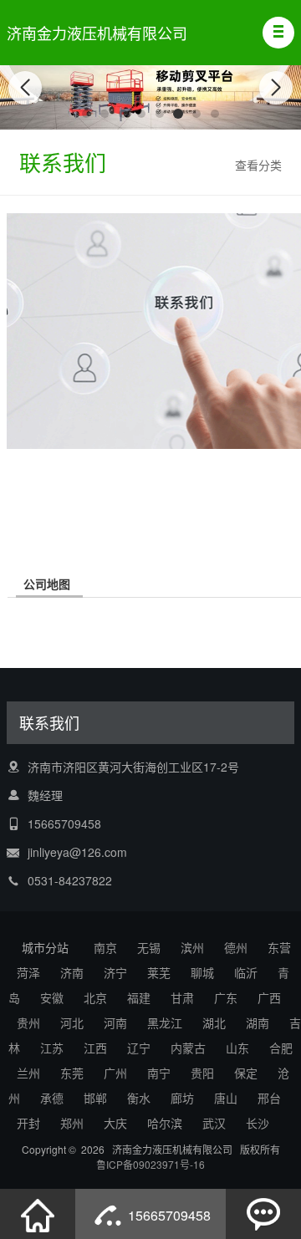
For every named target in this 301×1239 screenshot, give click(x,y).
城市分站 (45, 947)
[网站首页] (37, 1214)
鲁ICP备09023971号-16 (150, 1164)
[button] (278, 32)
